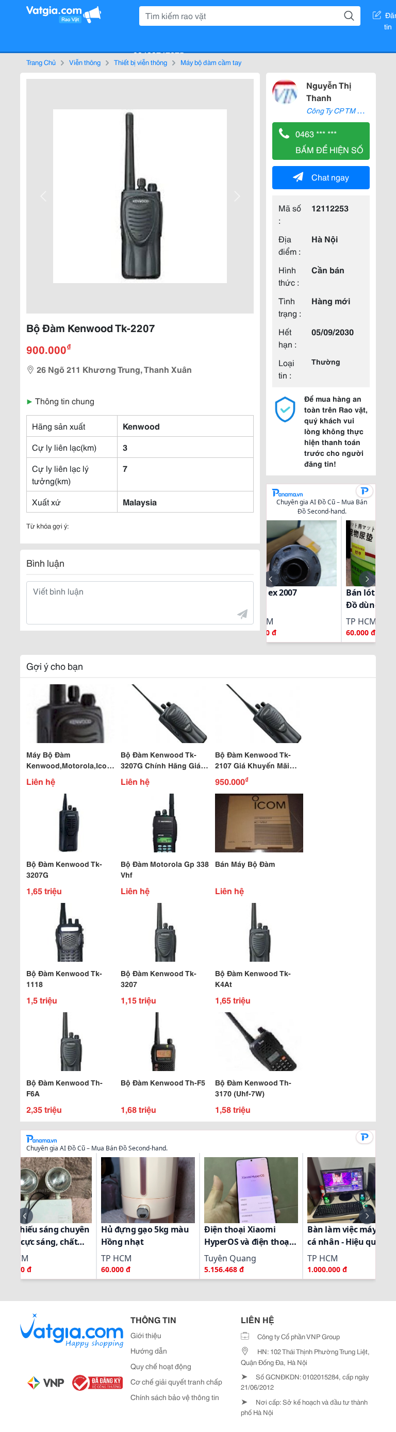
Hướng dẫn (148, 1350)
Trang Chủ (41, 62)
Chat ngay (330, 177)
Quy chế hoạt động (160, 1366)
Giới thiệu (145, 1335)
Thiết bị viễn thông (140, 62)
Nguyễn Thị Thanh (328, 91)
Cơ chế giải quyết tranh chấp (176, 1381)
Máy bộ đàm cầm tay (210, 62)
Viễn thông (85, 62)
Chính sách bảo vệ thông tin (174, 1397)
